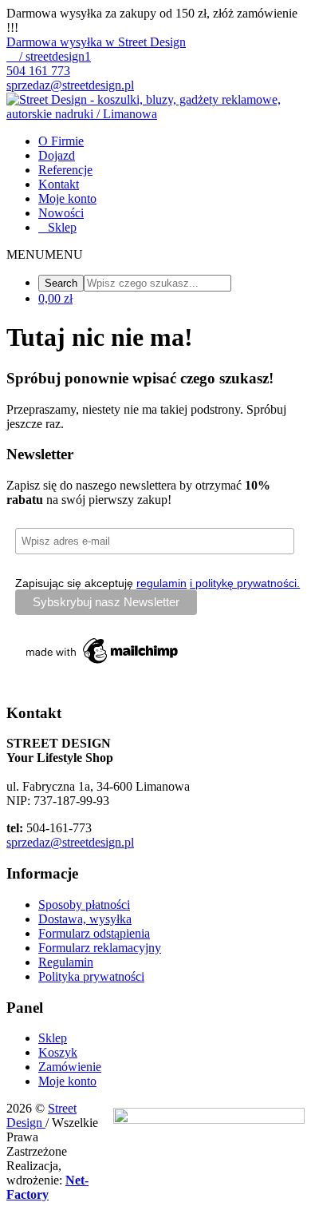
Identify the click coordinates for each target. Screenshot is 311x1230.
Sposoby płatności (84, 904)
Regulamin (65, 962)
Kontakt (58, 184)
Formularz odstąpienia (94, 933)
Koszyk (57, 1052)
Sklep (62, 227)
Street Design (41, 1115)
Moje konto (67, 198)
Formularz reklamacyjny (99, 947)
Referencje (65, 170)
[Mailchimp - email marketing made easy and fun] (103, 663)
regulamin (161, 583)
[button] (44, 254)
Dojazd (56, 155)
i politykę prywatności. (245, 583)
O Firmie (61, 141)
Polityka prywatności (91, 976)
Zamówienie (69, 1066)
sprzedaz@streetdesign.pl (70, 842)
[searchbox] (157, 283)
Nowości (61, 213)
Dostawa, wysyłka (85, 919)
